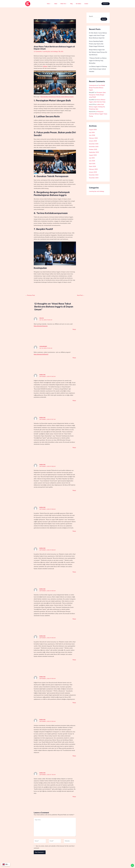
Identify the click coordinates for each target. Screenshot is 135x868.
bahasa (45, 66)
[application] (50, 3)
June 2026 (92, 135)
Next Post (80, 295)
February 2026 (93, 138)
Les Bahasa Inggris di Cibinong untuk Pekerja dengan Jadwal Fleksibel (98, 69)
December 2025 (93, 144)
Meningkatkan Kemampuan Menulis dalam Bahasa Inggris (57, 97)
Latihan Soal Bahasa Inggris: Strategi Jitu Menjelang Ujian (97, 107)
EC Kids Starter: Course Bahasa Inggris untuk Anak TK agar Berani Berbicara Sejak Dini (98, 35)
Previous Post (30, 295)
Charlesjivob (92, 85)
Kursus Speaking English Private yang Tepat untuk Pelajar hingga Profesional (96, 43)
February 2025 (93, 169)
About (55, 3)
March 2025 (92, 166)
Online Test (63, 3)
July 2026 (92, 132)
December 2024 (93, 175)
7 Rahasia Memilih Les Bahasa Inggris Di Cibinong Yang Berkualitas (98, 60)
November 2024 (93, 178)
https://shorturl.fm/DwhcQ (41, 354)
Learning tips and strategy (50, 51)
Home (48, 3)
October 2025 (93, 149)
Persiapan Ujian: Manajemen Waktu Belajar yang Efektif (97, 95)
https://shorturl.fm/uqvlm (41, 326)
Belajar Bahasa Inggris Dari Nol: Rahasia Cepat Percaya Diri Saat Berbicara (98, 52)
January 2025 (93, 172)
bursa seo (42, 374)
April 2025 (92, 163)
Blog (71, 3)
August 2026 (93, 129)
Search (91, 16)
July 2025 (92, 158)
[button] (105, 3)
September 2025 (94, 152)
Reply (74, 329)
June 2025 (92, 161)
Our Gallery (78, 3)
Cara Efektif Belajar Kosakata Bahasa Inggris (97, 88)
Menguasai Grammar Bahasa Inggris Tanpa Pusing (98, 114)
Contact (86, 3)
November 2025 (93, 146)
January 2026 (93, 141)
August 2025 (93, 155)
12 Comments (38, 51)
